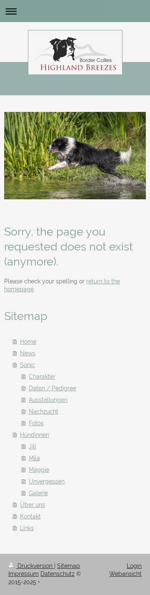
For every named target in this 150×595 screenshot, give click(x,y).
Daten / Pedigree (52, 388)
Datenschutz (57, 573)
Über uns (32, 504)
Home (28, 341)
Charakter (42, 376)
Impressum (23, 573)
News (27, 353)
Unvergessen (47, 481)
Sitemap (68, 566)
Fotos (36, 423)
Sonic (27, 365)
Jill (32, 446)
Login (134, 566)
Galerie (38, 493)
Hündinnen (34, 434)
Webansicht (125, 573)
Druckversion (35, 566)
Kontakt (30, 516)
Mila (34, 458)
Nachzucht (43, 411)
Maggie (39, 469)
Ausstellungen (48, 400)
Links (27, 528)
